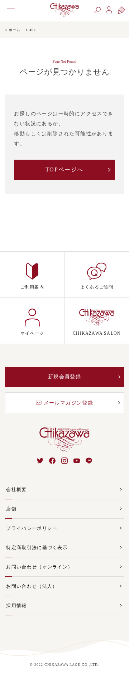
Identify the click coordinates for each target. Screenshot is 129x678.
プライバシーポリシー (31, 528)
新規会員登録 (64, 376)
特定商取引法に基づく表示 (37, 547)
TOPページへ (64, 169)
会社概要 (16, 489)
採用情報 (16, 605)
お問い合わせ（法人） (31, 586)
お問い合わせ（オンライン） (39, 567)
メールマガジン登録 (69, 403)
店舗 (11, 509)
